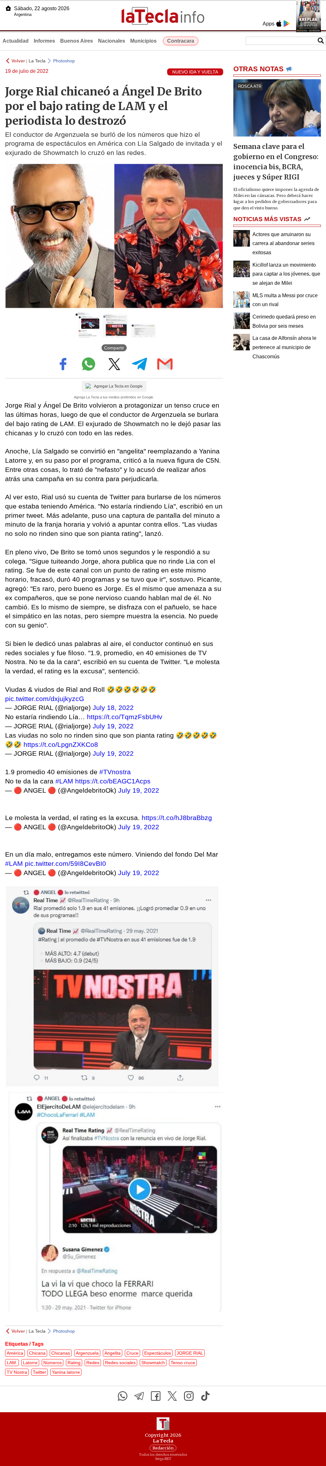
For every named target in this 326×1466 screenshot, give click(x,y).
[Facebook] (155, 1396)
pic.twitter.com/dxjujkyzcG (44, 698)
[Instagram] (188, 1396)
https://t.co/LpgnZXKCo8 (61, 744)
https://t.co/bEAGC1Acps (113, 781)
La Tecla (37, 60)
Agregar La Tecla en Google (118, 386)
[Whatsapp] (122, 1396)
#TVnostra (115, 771)
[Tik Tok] (205, 1396)
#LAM (64, 781)
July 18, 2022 (113, 707)
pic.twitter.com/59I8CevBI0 (65, 863)
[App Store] (279, 23)
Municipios (143, 41)
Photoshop (64, 60)
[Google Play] (286, 23)
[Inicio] (8, 8)
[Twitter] (172, 1396)
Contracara (180, 41)
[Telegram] (139, 1396)
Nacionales (111, 41)
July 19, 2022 (113, 726)
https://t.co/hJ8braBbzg (177, 817)
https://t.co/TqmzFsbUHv (124, 716)
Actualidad (16, 41)
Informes (44, 41)
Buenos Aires (76, 41)
